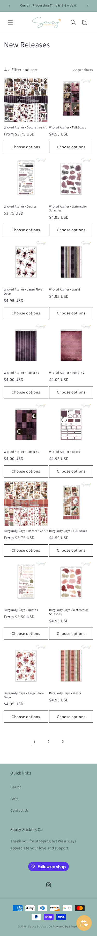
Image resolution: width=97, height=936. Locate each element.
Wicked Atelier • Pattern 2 (67, 373)
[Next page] (62, 741)
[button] (10, 22)
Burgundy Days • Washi (65, 693)
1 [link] (35, 741)
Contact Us (19, 810)
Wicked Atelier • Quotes (20, 206)
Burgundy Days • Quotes (21, 610)
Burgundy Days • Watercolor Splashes (68, 612)
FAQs (14, 798)
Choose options (26, 146)
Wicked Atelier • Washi (64, 289)
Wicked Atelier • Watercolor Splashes (68, 208)
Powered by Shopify (66, 926)
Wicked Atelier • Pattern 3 (22, 452)
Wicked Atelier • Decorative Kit (25, 127)
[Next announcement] (87, 5)
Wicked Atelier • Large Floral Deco (23, 291)
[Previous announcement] (9, 5)
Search (16, 787)
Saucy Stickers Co (40, 926)
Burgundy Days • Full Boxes (68, 531)
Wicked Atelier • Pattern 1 (22, 373)
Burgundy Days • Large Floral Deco (24, 695)
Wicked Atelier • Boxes (64, 452)
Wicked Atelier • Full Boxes (67, 127)
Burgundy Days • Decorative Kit (26, 531)
